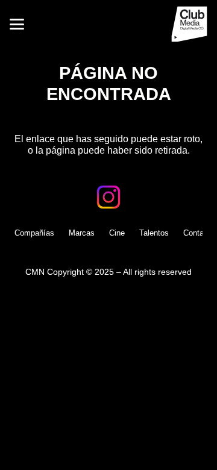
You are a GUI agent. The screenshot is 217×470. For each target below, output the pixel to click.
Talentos (154, 232)
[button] (17, 24)
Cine (117, 232)
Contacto (199, 232)
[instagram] (108, 197)
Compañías (34, 232)
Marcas (82, 232)
